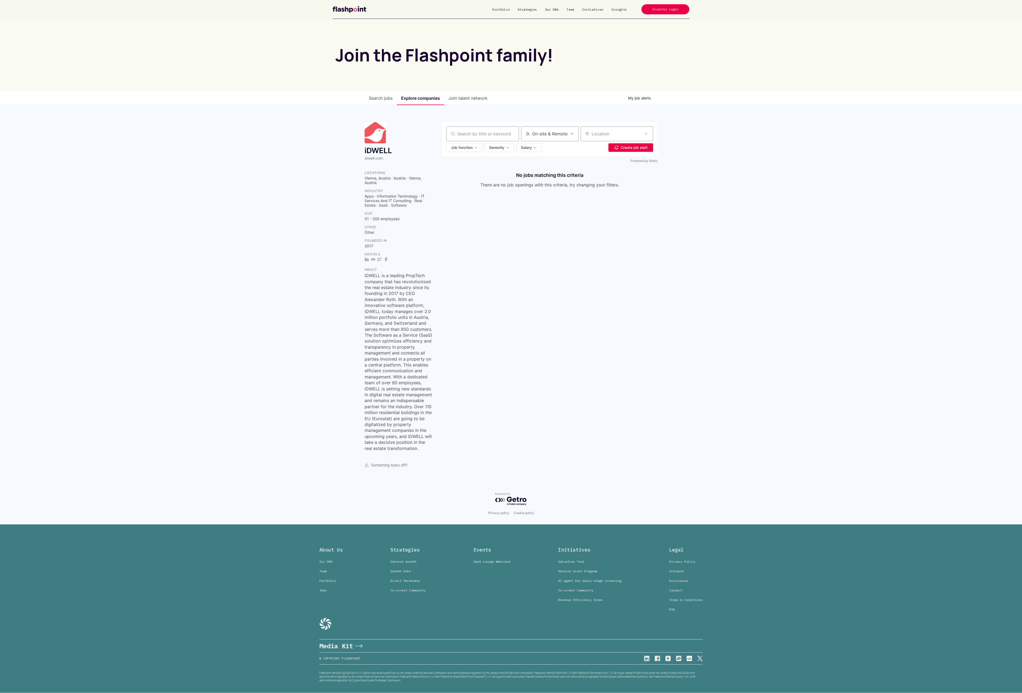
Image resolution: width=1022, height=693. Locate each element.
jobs (381, 98)
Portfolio (501, 9)
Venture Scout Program (577, 571)
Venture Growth (403, 561)
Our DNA (552, 9)
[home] (349, 9)
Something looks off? (389, 465)
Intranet (676, 571)
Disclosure (678, 581)
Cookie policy (524, 513)
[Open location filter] (646, 134)
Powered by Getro (643, 161)
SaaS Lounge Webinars (492, 561)
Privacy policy (498, 513)
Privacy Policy (682, 561)
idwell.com (374, 158)
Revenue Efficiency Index (580, 600)
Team (570, 9)
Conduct (675, 590)
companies (420, 98)
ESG (672, 609)
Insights (619, 9)
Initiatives (592, 9)
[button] (464, 147)
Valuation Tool (571, 561)
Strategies (527, 9)
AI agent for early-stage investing (589, 581)
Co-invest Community (408, 590)
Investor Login (665, 9)
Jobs (323, 590)
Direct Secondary (405, 581)
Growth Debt (400, 571)
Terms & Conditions (686, 600)
